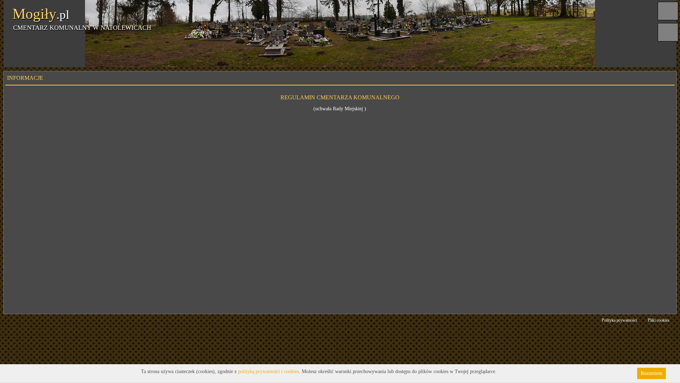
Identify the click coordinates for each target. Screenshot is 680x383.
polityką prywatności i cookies (268, 371)
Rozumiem (651, 373)
